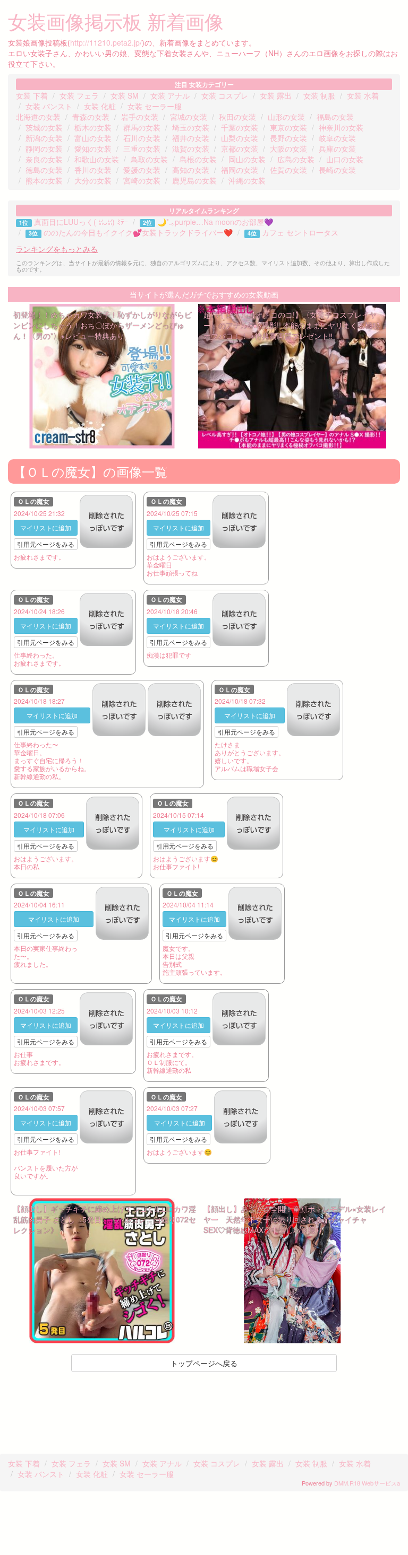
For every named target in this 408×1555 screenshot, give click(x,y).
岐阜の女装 (337, 138)
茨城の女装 (44, 127)
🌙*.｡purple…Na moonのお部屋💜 (215, 221)
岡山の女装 (247, 159)
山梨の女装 (239, 138)
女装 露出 (276, 95)
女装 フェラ (79, 95)
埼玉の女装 (190, 127)
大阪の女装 (288, 148)
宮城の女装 (188, 116)
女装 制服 (319, 95)
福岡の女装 (239, 169)
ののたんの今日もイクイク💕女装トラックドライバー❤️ (138, 232)
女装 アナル (170, 95)
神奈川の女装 (341, 127)
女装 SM (124, 95)
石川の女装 (141, 138)
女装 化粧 (100, 106)
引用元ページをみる (45, 543)
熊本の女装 (44, 180)
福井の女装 (190, 138)
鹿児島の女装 (194, 180)
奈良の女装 (44, 159)
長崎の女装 (337, 169)
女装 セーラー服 (155, 106)
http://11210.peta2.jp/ (106, 42)
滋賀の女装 (190, 148)
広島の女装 (295, 159)
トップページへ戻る (204, 1363)
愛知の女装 (93, 148)
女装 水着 (363, 95)
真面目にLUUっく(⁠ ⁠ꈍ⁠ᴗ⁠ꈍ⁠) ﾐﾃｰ (81, 221)
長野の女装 (288, 138)
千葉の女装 (239, 127)
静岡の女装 (44, 148)
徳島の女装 (44, 169)
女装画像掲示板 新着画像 (116, 20)
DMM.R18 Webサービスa (367, 1483)
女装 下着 (32, 95)
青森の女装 (90, 116)
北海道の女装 (38, 116)
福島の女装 (335, 116)
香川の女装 (93, 169)
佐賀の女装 (288, 169)
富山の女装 (93, 138)
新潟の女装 (44, 138)
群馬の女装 (141, 127)
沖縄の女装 (247, 180)
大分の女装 (93, 180)
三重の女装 (141, 148)
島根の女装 (198, 159)
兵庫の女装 (337, 148)
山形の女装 (286, 116)
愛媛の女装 (141, 169)
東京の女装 (288, 127)
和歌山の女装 (96, 159)
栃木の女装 (93, 127)
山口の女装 (344, 159)
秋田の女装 (237, 116)
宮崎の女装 (141, 180)
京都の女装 (239, 148)
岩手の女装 (139, 116)
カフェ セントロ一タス (300, 232)
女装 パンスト (49, 106)
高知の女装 (190, 169)
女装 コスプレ (224, 95)
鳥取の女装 (149, 159)
